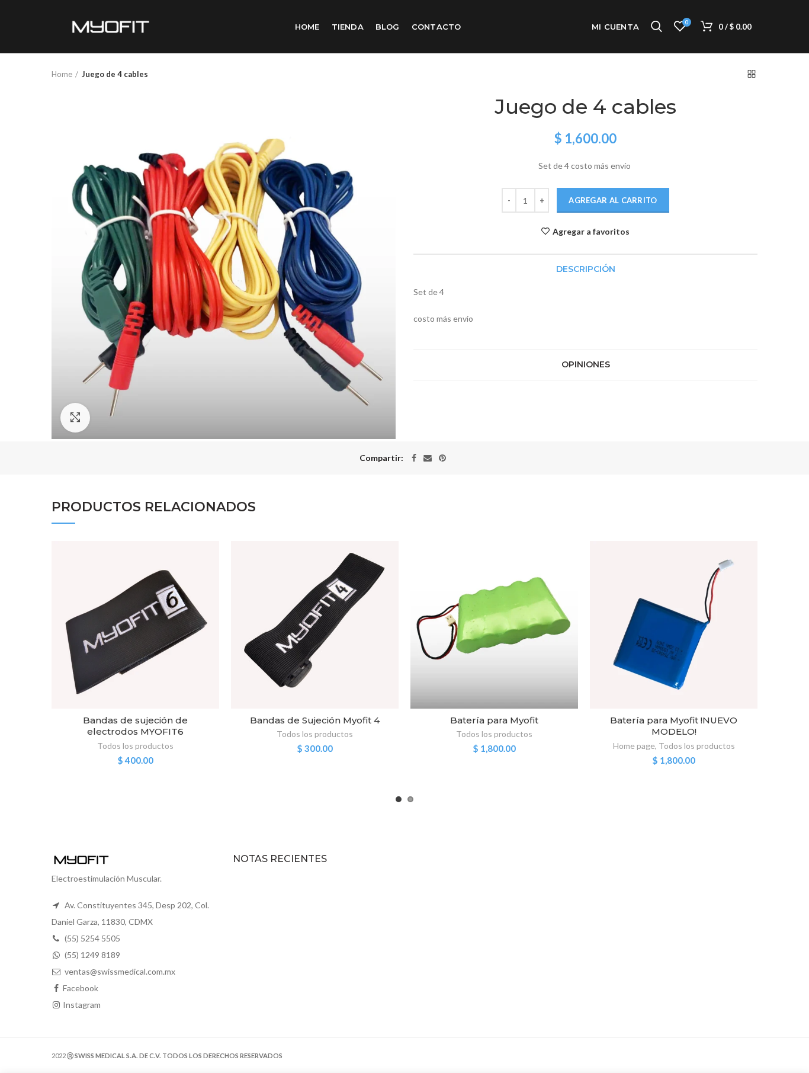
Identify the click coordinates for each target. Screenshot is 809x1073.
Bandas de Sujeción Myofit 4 (315, 720)
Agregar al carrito (613, 200)
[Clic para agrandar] (75, 418)
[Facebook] (414, 458)
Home (62, 74)
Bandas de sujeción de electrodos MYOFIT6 (135, 726)
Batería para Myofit (494, 720)
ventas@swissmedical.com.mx (120, 971)
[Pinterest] (442, 458)
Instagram (82, 1005)
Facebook (80, 988)
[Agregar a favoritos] (210, 560)
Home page (634, 746)
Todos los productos (135, 746)
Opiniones (585, 364)
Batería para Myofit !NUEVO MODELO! (673, 726)
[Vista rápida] (210, 613)
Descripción (585, 269)
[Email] (427, 458)
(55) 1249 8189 (92, 955)
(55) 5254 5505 (92, 938)
